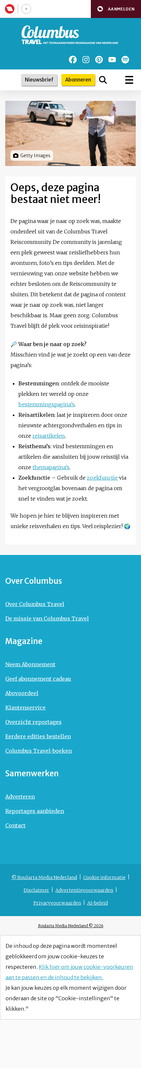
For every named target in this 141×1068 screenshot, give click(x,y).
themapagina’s (51, 467)
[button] (116, 9)
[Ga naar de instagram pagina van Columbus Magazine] (86, 60)
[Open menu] (129, 79)
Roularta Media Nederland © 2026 (70, 925)
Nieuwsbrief (39, 80)
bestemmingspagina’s (46, 404)
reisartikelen (48, 436)
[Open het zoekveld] (103, 80)
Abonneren (78, 80)
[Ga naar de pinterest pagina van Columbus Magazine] (99, 60)
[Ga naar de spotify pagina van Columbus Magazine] (125, 60)
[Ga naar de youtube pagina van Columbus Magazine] (112, 60)
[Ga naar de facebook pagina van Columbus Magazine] (73, 60)
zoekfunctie (102, 477)
